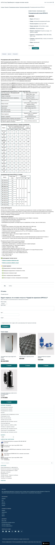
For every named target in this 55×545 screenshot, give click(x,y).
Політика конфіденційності (7, 525)
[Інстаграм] (6, 531)
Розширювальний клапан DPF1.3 (10, 61)
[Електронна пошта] (15, 531)
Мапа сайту (4, 520)
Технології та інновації (6, 478)
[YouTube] (9, 531)
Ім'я (2, 312)
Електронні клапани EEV (37, 11)
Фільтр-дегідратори (5, 423)
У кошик (35, 48)
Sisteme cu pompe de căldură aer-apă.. (10, 260)
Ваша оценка (3, 301)
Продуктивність (4, 473)
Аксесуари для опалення (7, 407)
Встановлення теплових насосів (8, 522)
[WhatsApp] (12, 531)
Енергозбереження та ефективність (9, 467)
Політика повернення (6, 524)
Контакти (3, 503)
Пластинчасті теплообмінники (8, 430)
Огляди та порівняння (6, 476)
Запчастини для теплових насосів (9, 428)
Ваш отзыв (3, 305)
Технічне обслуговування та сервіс (9, 470)
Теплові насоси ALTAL (6, 419)
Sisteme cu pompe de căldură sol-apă (10, 262)
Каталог (3, 412)
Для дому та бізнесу (5, 472)
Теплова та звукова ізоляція (7, 426)
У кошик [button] (9, 365)
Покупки (3, 505)
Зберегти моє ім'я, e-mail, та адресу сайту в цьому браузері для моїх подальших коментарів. (19, 322)
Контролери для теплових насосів (9, 432)
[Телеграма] (21, 531)
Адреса (3, 515)
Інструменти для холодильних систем (10, 414)
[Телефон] (18, 531)
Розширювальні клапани (6, 410)
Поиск (52, 463)
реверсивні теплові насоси (25, 80)
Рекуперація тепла (5, 416)
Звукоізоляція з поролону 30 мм (26, 356)
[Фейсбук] (3, 531)
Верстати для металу (6, 417)
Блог (3, 500)
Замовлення (4, 512)
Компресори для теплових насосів (9, 421)
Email (2, 317)
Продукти (3, 498)
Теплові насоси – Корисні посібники (9, 475)
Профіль (3, 510)
